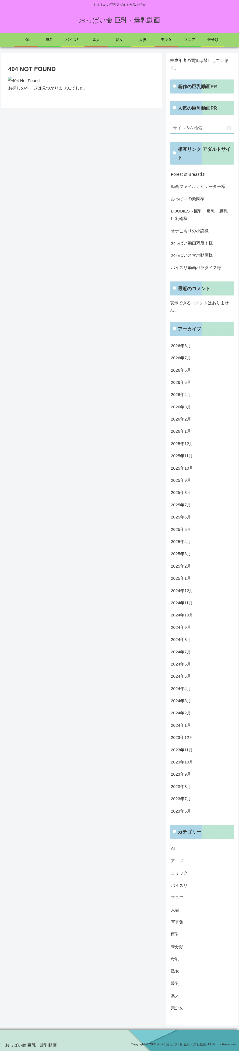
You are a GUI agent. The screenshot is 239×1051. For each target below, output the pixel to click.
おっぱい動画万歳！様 (192, 243)
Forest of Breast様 (188, 174)
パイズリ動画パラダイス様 (196, 267)
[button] (229, 128)
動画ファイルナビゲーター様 (198, 186)
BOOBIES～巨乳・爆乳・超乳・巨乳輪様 (201, 215)
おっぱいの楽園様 (187, 198)
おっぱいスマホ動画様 (192, 255)
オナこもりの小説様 (190, 231)
